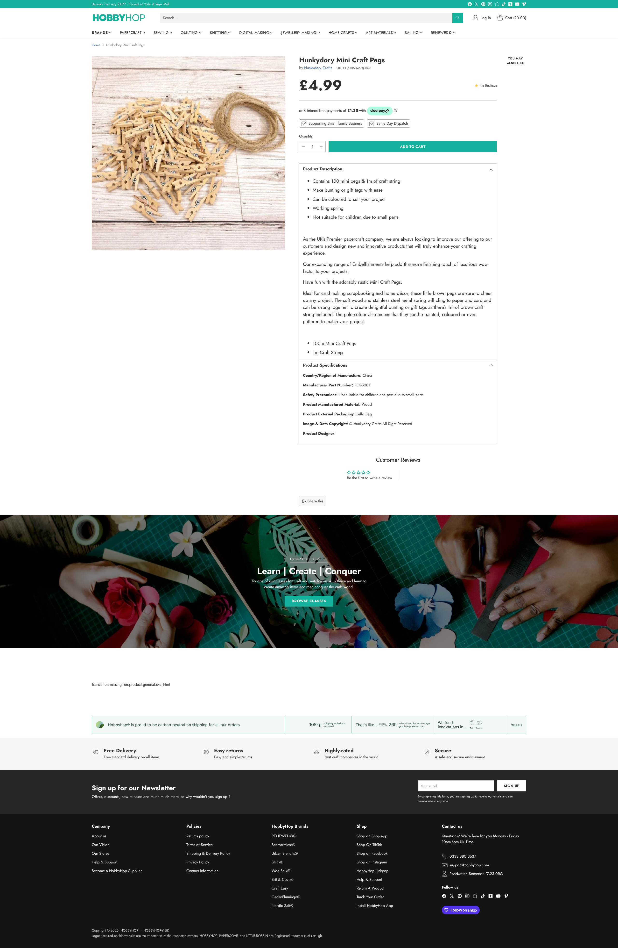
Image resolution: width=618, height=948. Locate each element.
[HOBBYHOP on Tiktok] (503, 5)
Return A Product (370, 888)
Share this (315, 501)
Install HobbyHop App (375, 905)
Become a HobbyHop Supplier (117, 871)
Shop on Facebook (372, 853)
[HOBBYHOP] (122, 18)
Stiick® (277, 862)
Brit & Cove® (283, 879)
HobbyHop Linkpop (372, 871)
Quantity (306, 136)
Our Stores (100, 853)
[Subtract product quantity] (303, 146)
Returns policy (197, 836)
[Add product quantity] (321, 146)
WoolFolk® (281, 871)
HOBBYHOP (129, 930)
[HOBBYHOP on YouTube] (517, 5)
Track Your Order (370, 897)
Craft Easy (280, 888)
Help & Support (104, 862)
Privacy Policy (197, 862)
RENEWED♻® (284, 836)
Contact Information (202, 871)
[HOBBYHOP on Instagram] (490, 5)
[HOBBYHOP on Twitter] (476, 5)
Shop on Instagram (372, 862)
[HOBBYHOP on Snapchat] (496, 5)
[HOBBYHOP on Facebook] (469, 5)
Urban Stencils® (285, 853)
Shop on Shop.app (372, 836)
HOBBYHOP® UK (156, 930)
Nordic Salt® (282, 905)
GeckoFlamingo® (286, 897)
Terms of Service (199, 844)
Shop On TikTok (369, 844)
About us (99, 836)
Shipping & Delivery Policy (208, 853)
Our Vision (100, 844)
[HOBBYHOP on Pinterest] (483, 5)
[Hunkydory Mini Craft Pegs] (188, 153)
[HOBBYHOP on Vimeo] (523, 5)
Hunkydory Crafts (318, 68)
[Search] (457, 18)
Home (96, 45)
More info (516, 724)
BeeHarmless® (283, 844)
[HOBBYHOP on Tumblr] (510, 5)
